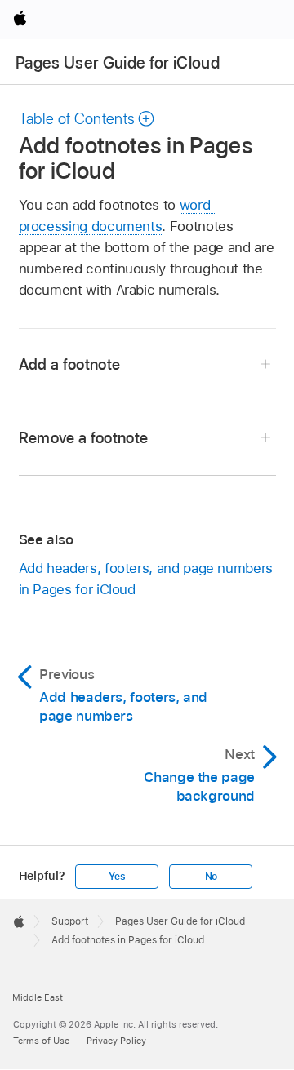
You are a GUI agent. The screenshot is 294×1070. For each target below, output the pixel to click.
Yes (117, 876)
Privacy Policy (116, 1040)
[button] (87, 118)
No (211, 876)
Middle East (37, 997)
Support (69, 921)
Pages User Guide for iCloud (118, 63)
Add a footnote (70, 364)
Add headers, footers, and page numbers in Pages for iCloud (146, 578)
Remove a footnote (84, 437)
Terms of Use (41, 1040)
